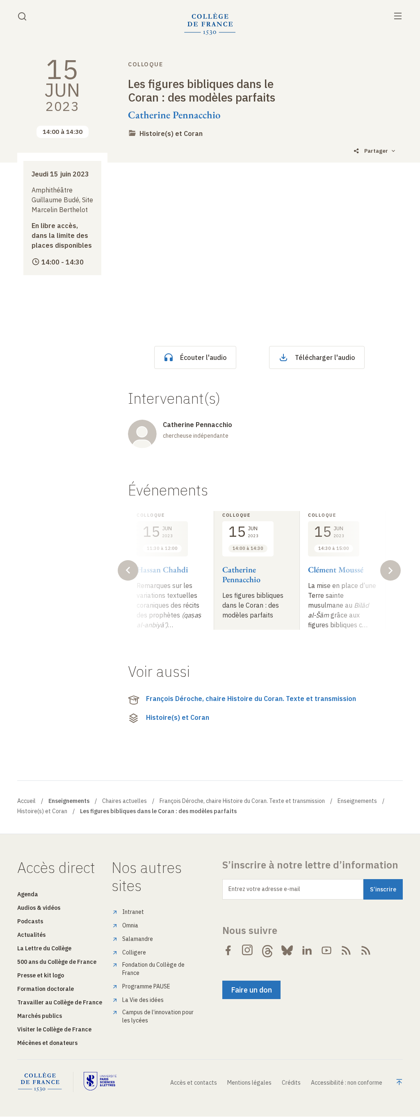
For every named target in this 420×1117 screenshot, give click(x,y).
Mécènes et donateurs (47, 1043)
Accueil (26, 801)
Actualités (31, 934)
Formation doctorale (45, 989)
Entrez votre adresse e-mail (264, 889)
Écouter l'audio (203, 357)
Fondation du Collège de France (153, 969)
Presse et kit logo (40, 975)
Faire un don (251, 990)
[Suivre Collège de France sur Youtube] (326, 950)
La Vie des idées (143, 1000)
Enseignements (357, 801)
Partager (376, 150)
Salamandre (137, 939)
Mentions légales (249, 1082)
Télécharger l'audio (325, 357)
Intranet (133, 912)
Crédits (291, 1082)
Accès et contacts (193, 1082)
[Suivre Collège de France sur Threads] (267, 950)
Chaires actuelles (124, 801)
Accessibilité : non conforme (346, 1082)
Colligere (134, 952)
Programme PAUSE (146, 986)
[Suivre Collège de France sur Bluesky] (287, 950)
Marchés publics (39, 1016)
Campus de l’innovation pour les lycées (158, 1016)
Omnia (130, 925)
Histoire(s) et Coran (171, 133)
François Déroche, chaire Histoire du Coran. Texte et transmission (251, 698)
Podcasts (30, 921)
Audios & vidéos (38, 907)
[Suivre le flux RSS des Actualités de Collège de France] (346, 950)
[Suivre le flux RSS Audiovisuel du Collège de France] (366, 950)
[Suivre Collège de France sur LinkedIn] (307, 950)
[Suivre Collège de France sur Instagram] (247, 950)
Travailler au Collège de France (59, 1002)
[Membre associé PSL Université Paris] (100, 1082)
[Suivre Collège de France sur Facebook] (228, 950)
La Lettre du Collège (44, 948)
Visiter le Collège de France (54, 1029)
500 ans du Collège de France (56, 962)
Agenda (27, 894)
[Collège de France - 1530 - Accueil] (210, 24)
